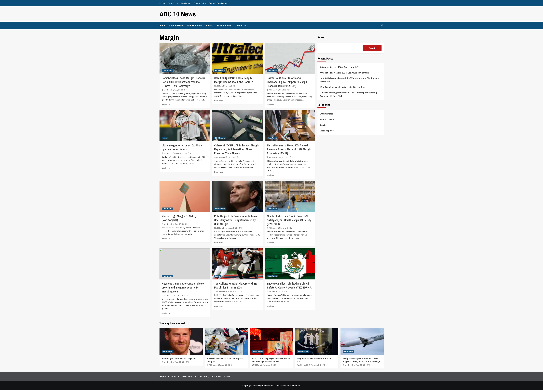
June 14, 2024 (284, 291)
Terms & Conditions (218, 3)
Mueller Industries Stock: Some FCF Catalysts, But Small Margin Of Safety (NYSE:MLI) (289, 220)
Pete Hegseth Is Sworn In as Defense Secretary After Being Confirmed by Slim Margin (236, 220)
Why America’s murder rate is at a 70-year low (342, 87)
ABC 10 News (178, 14)
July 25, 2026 (179, 90)
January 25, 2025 (233, 228)
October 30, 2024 (180, 295)
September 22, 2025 (181, 153)
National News (176, 25)
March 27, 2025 (179, 224)
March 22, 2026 (285, 90)
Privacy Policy (200, 3)
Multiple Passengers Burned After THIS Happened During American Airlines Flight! (348, 94)
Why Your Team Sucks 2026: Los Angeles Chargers (344, 72)
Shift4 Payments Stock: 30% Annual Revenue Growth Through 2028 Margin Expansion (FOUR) (289, 149)
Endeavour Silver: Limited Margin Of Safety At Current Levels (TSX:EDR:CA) (289, 285)
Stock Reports (223, 25)
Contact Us (173, 3)
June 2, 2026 (232, 86)
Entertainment (194, 25)
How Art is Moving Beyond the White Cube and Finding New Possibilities (349, 80)
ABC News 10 (168, 90)
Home (162, 3)
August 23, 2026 (180, 362)
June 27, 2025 (284, 157)
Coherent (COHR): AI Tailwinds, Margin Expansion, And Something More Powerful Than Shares (236, 149)
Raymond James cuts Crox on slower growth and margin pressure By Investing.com (183, 287)
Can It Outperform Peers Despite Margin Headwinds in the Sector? (234, 80)
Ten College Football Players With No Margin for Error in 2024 (235, 285)
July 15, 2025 (232, 157)
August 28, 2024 (233, 291)
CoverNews (280, 385)
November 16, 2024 (286, 228)
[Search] (382, 25)
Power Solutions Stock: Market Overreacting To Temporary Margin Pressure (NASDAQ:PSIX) (287, 82)
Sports (209, 25)
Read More (166, 104)
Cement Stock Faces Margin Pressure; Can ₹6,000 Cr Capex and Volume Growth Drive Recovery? (184, 82)
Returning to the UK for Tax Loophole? (339, 67)
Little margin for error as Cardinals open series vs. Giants (182, 147)
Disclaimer (185, 3)
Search (321, 37)
